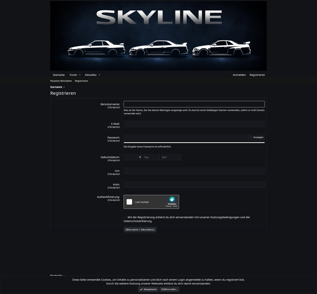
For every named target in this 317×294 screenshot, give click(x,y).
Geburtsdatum (110, 157)
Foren (73, 75)
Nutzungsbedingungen (224, 217)
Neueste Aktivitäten (61, 80)
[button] (79, 75)
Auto (116, 184)
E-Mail (115, 123)
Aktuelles (90, 75)
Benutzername (110, 104)
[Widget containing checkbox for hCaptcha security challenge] (151, 202)
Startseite (59, 75)
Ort (117, 171)
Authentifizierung (108, 197)
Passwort (113, 137)
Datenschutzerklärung (138, 221)
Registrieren (81, 80)
